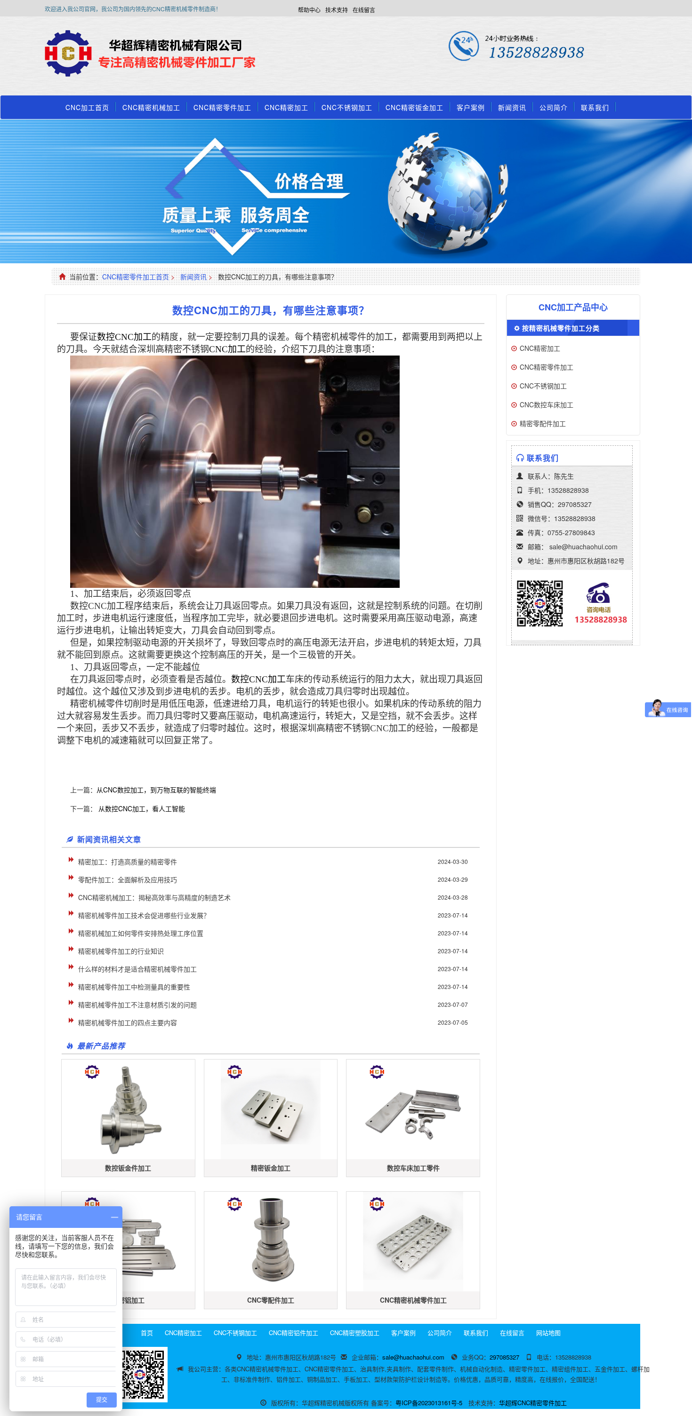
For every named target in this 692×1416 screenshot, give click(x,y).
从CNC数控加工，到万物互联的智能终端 (156, 789)
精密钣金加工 (270, 1167)
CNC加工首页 (87, 107)
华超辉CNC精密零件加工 (533, 1402)
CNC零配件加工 (270, 1300)
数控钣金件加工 (128, 1167)
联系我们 (595, 107)
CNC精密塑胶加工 (354, 1332)
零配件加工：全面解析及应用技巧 (127, 879)
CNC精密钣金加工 (414, 107)
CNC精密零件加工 (222, 107)
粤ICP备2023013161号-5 (428, 1402)
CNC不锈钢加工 (347, 107)
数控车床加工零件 (413, 1167)
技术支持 (336, 10)
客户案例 (471, 107)
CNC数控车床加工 (546, 404)
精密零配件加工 (543, 423)
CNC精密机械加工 (151, 107)
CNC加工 (124, 337)
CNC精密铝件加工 (293, 1332)
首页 (147, 1332)
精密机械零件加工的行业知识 (121, 951)
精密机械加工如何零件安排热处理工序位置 (140, 933)
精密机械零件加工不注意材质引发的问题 (137, 1004)
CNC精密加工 (286, 107)
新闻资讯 (512, 107)
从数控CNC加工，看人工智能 (141, 808)
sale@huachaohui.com (583, 546)
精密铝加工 (128, 1300)
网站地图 (548, 1332)
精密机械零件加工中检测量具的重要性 (134, 986)
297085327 (575, 504)
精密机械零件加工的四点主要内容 (127, 1022)
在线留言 (364, 10)
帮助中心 (309, 10)
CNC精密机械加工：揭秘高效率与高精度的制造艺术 (154, 897)
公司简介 (553, 107)
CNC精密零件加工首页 (135, 276)
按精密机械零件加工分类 (561, 327)
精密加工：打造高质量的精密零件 (127, 861)
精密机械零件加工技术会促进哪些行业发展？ (144, 915)
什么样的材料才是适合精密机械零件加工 (137, 968)
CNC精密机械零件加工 (413, 1300)
